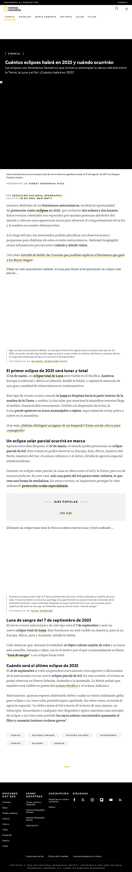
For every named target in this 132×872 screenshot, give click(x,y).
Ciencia (10, 17)
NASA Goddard (42, 611)
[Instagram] (93, 801)
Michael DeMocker (45, 361)
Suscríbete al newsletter (21, 2)
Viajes (92, 17)
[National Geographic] (5, 9)
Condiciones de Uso (35, 856)
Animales (25, 17)
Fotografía (7, 835)
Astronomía (108, 735)
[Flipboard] (102, 801)
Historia (66, 17)
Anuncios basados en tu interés (87, 856)
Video (5, 846)
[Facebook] (75, 801)
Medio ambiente (10, 813)
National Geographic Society (35, 818)
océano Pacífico (66, 686)
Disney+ (123, 2)
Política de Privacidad (58, 856)
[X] (84, 801)
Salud (80, 17)
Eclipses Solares (77, 735)
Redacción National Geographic (37, 195)
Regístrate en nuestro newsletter (59, 800)
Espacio (60, 743)
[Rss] (121, 801)
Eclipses (37, 743)
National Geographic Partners (35, 811)
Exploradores (32, 825)
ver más (66, 513)
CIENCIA (16, 743)
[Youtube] (112, 801)
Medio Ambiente (46, 17)
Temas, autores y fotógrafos (34, 803)
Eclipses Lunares (43, 735)
